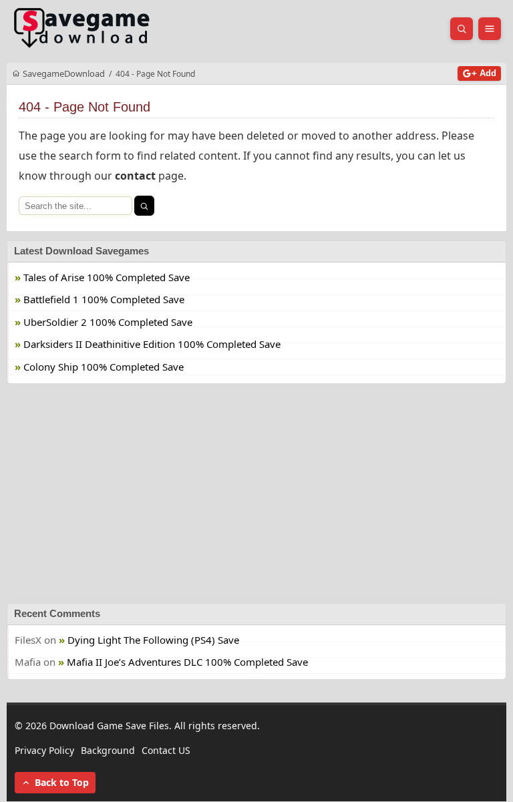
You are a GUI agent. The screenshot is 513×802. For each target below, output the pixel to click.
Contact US (166, 750)
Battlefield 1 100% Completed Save (103, 299)
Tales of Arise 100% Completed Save (106, 277)
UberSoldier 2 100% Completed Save (107, 322)
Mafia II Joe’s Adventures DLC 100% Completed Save (187, 662)
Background (108, 750)
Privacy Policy (44, 750)
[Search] (144, 206)
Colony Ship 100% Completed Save (103, 366)
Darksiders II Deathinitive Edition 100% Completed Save (152, 344)
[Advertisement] (256, 493)
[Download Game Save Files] (82, 28)
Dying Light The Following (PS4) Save (153, 639)
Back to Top (62, 783)
